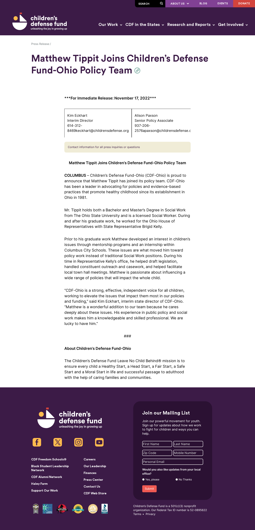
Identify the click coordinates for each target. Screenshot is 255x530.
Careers (90, 459)
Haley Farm (39, 483)
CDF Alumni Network (46, 477)
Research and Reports (189, 25)
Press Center (93, 479)
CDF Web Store (95, 493)
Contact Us (92, 486)
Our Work (109, 25)
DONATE (244, 3)
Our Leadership (95, 466)
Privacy (150, 514)
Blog (203, 3)
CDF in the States (143, 25)
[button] (138, 70)
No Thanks (185, 479)
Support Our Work (44, 490)
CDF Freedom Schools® (48, 459)
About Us (178, 3)
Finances (90, 473)
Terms (137, 514)
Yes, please (152, 479)
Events (223, 3)
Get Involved (231, 25)
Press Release (40, 44)
